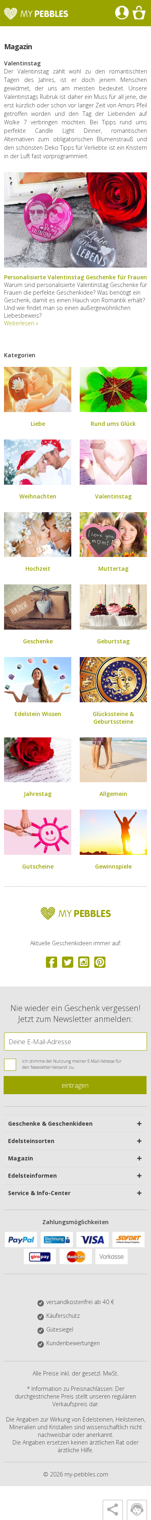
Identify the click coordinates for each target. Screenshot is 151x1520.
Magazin (20, 1158)
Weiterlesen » (21, 323)
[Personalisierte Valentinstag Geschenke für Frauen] (75, 265)
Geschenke (38, 641)
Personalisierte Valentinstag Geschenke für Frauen (75, 277)
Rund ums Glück (113, 423)
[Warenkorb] (139, 13)
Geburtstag (113, 641)
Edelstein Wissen (37, 714)
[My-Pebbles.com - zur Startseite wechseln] (36, 14)
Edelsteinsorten (31, 1141)
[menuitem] (122, 13)
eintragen (75, 1085)
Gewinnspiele (113, 866)
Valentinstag (113, 496)
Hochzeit (37, 568)
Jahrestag (38, 794)
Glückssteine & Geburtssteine (113, 717)
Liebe (38, 423)
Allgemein (113, 794)
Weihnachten (37, 496)
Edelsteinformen (32, 1175)
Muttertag (113, 568)
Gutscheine (38, 866)
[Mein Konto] (122, 13)
